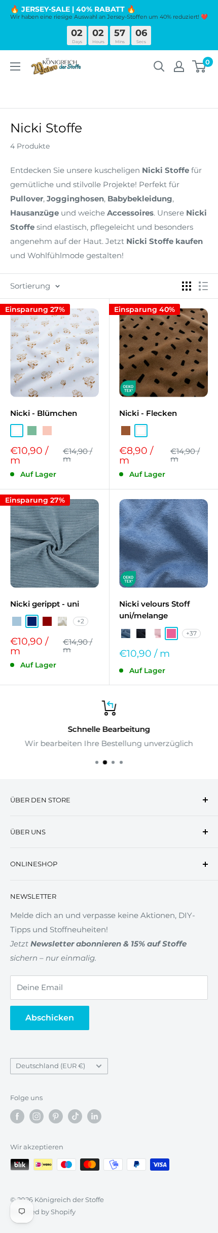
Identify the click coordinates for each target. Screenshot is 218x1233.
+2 (80, 621)
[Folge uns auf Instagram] (36, 1116)
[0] (199, 66)
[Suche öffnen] (159, 66)
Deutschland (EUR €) (50, 1066)
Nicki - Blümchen (43, 413)
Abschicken (49, 1018)
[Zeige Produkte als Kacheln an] (186, 286)
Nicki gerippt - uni (44, 604)
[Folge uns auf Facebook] (17, 1116)
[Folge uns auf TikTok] (75, 1116)
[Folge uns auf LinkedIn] (94, 1116)
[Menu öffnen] (15, 66)
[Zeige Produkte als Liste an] (203, 286)
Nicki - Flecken (148, 413)
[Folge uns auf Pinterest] (56, 1116)
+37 (191, 633)
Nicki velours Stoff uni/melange (154, 609)
